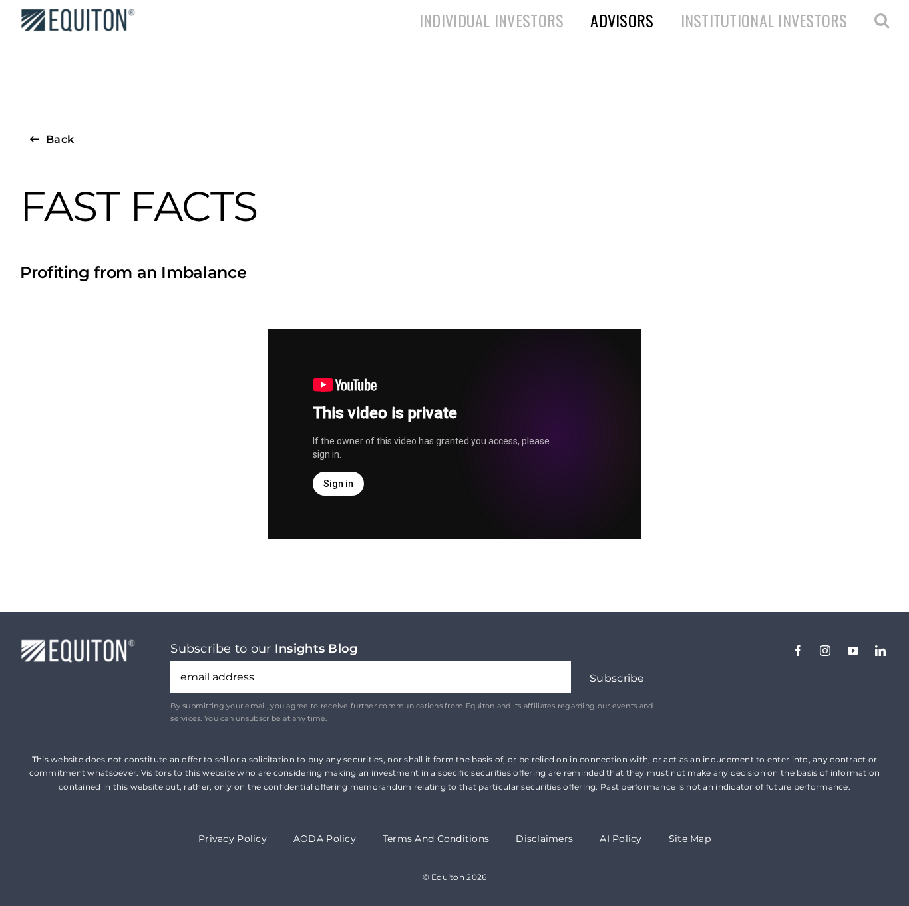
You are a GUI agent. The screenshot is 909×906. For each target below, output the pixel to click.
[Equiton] (75, 12)
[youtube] (853, 650)
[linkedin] (880, 650)
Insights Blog (316, 648)
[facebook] (798, 650)
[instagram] (825, 650)
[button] (881, 20)
